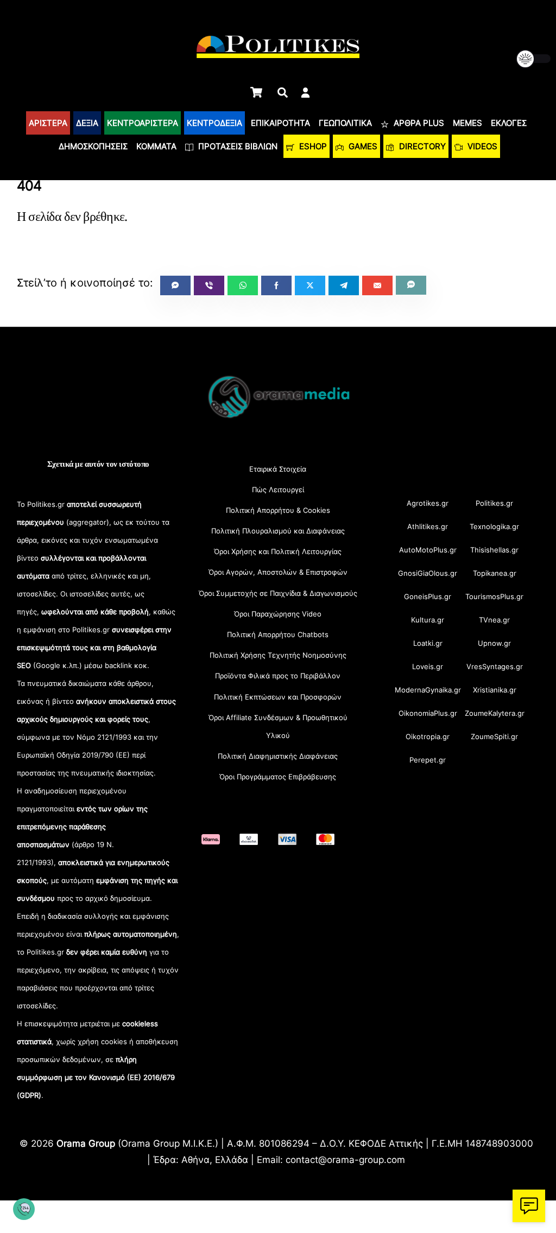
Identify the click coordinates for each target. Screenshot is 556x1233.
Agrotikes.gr (427, 503)
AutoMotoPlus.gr (428, 549)
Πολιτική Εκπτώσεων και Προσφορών (278, 696)
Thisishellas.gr (494, 549)
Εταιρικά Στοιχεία (277, 469)
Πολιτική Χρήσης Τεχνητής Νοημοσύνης (278, 655)
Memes (467, 123)
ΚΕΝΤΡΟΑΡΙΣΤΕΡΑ (142, 123)
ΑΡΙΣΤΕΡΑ (48, 123)
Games (361, 146)
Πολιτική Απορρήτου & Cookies (278, 510)
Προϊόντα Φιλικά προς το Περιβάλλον (277, 675)
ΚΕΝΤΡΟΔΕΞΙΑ (214, 123)
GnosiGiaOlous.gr (427, 573)
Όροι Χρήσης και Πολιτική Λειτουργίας (278, 551)
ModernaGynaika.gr (428, 689)
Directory (421, 146)
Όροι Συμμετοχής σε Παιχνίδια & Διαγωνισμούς (278, 593)
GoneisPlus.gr (427, 596)
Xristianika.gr (494, 689)
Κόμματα (156, 146)
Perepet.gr (427, 759)
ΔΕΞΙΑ (87, 123)
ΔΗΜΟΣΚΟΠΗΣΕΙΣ (93, 146)
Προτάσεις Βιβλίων (236, 146)
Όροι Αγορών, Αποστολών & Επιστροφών (278, 572)
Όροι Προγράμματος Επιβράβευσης (277, 776)
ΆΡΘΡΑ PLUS (417, 123)
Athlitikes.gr (427, 526)
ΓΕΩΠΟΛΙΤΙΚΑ (345, 123)
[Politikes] (278, 417)
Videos (481, 146)
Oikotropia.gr (428, 736)
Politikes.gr (494, 503)
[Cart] (256, 92)
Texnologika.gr (494, 526)
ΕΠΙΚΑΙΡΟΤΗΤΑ (280, 123)
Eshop (312, 146)
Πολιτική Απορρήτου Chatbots (277, 634)
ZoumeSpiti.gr (494, 736)
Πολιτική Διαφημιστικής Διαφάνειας (278, 756)
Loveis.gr (427, 666)
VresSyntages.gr (494, 666)
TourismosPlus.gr (494, 596)
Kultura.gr (427, 619)
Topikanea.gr (494, 573)
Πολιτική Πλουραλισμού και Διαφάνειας (278, 530)
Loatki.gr (428, 643)
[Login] (305, 92)
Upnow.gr (494, 643)
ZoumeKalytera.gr (495, 713)
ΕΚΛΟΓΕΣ (509, 123)
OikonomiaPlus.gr (428, 713)
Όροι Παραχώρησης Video (277, 613)
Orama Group (85, 1143)
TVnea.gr (494, 619)
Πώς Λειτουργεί (278, 489)
